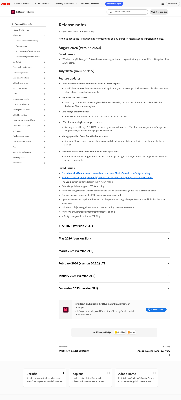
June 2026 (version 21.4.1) (76, 226)
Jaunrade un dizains (21, 4)
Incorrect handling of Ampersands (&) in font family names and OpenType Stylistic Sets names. (107, 177)
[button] (162, 4)
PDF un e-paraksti (41, 4)
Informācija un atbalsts (90, 4)
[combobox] (127, 12)
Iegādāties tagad (114, 4)
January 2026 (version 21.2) (77, 276)
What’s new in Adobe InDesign (27, 41)
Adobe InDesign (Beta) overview (28, 51)
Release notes (21, 46)
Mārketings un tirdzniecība (64, 4)
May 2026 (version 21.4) (75, 238)
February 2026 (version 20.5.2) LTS (82, 263)
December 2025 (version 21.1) (78, 288)
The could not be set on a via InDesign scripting (106, 173)
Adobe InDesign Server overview (28, 56)
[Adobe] (5, 3)
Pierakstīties (173, 4)
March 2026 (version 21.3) (76, 251)
